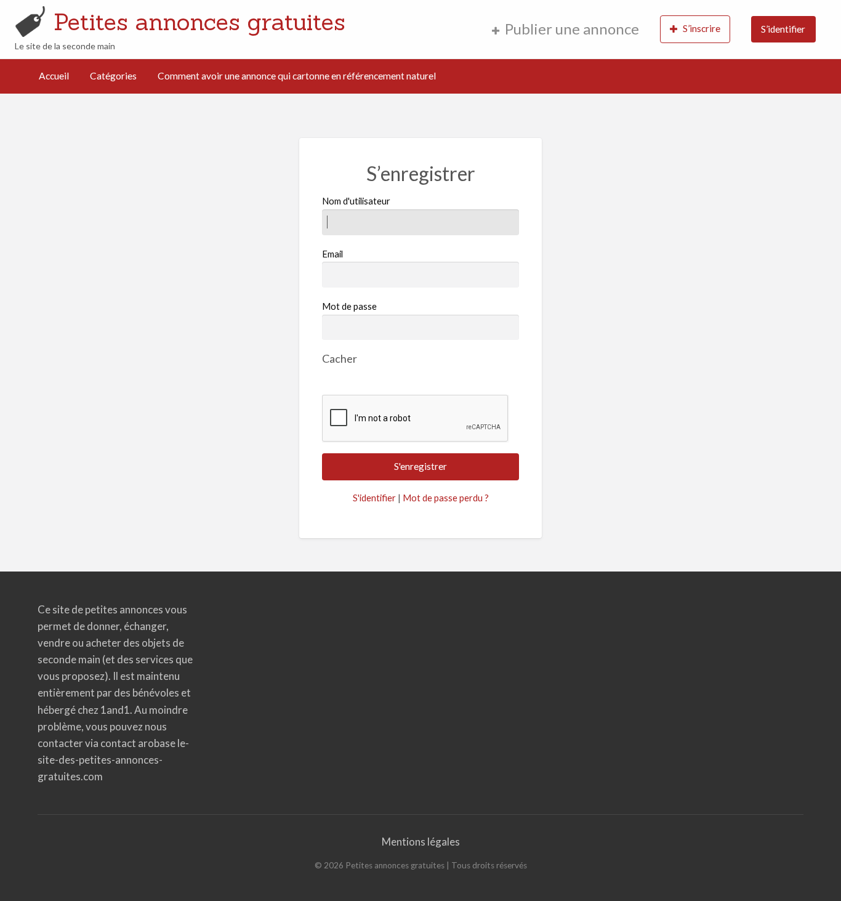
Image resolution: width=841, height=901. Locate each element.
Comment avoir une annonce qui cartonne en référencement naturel (297, 75)
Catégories (113, 75)
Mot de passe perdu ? (446, 497)
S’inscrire (701, 28)
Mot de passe (349, 306)
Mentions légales (421, 841)
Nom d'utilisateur (356, 200)
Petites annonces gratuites (199, 21)
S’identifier (783, 28)
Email (332, 253)
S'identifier (374, 497)
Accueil (54, 75)
